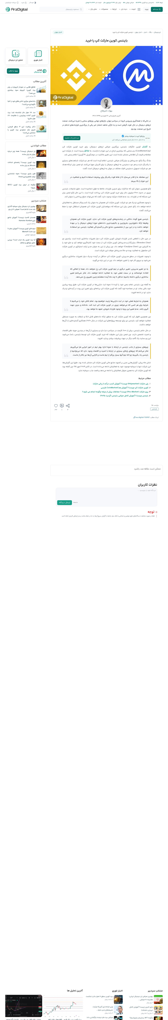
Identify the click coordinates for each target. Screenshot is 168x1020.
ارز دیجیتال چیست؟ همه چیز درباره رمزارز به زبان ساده (21, 153)
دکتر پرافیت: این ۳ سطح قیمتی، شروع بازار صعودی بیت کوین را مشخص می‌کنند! (21, 129)
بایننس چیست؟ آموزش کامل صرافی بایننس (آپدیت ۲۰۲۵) (124, 395)
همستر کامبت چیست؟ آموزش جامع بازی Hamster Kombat (21, 219)
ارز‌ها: (161, 2)
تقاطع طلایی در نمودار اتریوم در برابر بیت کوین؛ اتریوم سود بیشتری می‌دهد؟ (21, 90)
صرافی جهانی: (129, 2)
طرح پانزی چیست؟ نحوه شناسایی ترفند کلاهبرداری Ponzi (21, 175)
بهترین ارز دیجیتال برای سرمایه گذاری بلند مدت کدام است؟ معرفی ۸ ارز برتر (21, 208)
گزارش (144, 146)
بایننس (154, 409)
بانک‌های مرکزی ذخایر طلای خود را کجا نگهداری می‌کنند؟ (21, 103)
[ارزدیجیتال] (16, 9)
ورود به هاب (13, 71)
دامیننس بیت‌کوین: (147, 2)
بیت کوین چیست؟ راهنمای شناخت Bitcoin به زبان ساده (21, 164)
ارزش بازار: (118, 2)
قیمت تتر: (98, 2)
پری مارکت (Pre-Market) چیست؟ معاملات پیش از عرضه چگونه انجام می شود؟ (115, 391)
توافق (86, 150)
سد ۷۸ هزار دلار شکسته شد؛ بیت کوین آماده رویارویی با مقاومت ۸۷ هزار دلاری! (21, 115)
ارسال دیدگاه (64, 502)
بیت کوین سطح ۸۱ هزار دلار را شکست (99, 996)
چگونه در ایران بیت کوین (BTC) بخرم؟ (21, 186)
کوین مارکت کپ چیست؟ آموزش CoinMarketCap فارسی (124, 387)
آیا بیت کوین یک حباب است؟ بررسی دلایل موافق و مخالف (21, 241)
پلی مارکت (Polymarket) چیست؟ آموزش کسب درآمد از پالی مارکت (120, 383)
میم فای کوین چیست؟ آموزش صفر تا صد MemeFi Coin (21, 230)
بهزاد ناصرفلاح (106, 110)
